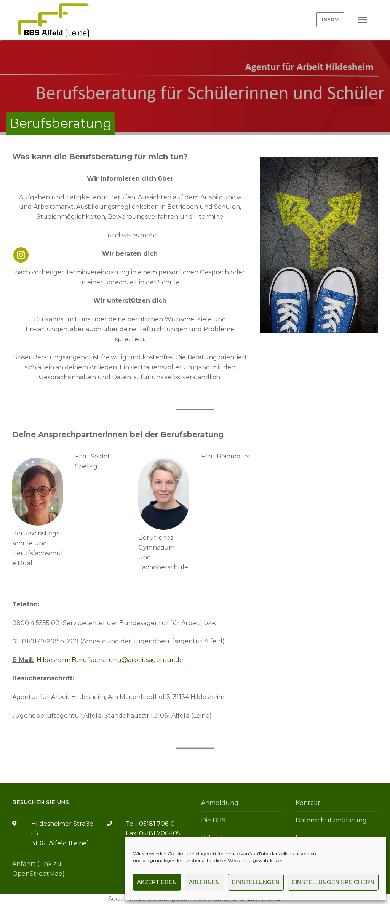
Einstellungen (256, 882)
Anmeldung (219, 802)
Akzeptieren (157, 882)
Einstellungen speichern (333, 882)
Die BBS (213, 820)
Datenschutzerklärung (331, 820)
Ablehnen (204, 882)
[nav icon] (362, 20)
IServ (330, 19)
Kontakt (308, 802)
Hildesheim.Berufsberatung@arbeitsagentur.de (110, 660)
